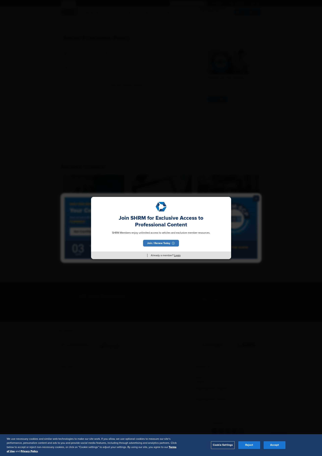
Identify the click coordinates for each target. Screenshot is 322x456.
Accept (274, 445)
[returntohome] (143, 255)
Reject (249, 445)
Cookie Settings (223, 445)
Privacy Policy (29, 451)
